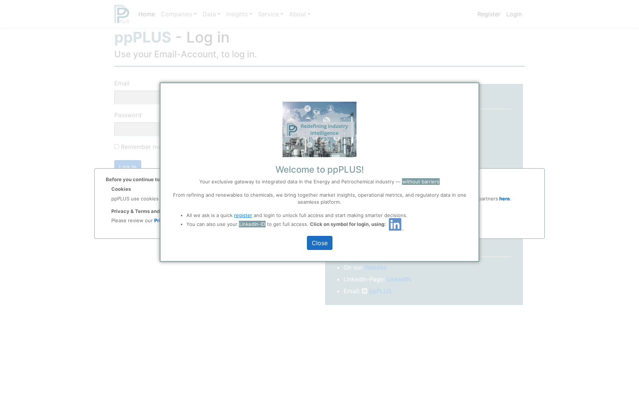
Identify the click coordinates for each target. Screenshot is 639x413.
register (243, 215)
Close (320, 243)
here (504, 199)
